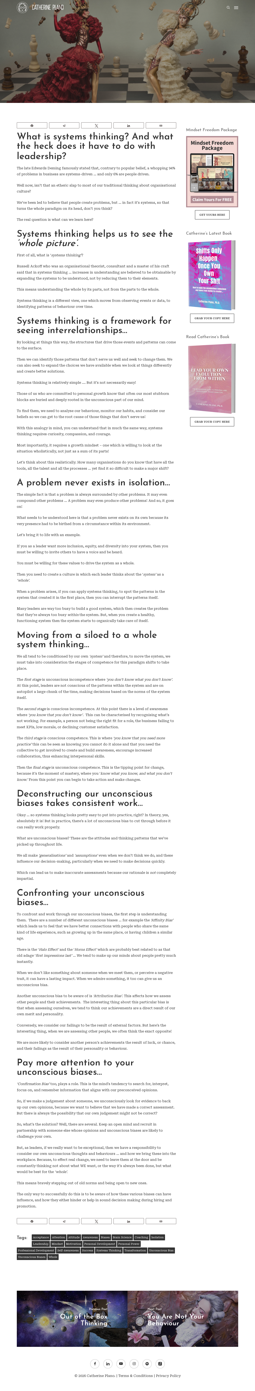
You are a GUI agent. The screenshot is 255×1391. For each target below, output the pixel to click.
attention (58, 1237)
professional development (36, 1250)
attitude (74, 1237)
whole (53, 1257)
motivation (73, 1243)
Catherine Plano (98, 99)
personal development (99, 1243)
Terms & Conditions (135, 1376)
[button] (236, 7)
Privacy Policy (168, 1376)
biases (105, 1237)
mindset (57, 1243)
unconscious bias (161, 1250)
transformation (135, 1250)
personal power (128, 1243)
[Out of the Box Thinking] (72, 1319)
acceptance (41, 1237)
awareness (90, 1237)
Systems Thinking (108, 1250)
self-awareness (68, 1250)
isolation (157, 1237)
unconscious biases (32, 1257)
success (87, 1250)
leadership (41, 1243)
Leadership (127, 65)
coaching (141, 1237)
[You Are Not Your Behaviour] (183, 1319)
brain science (122, 1237)
